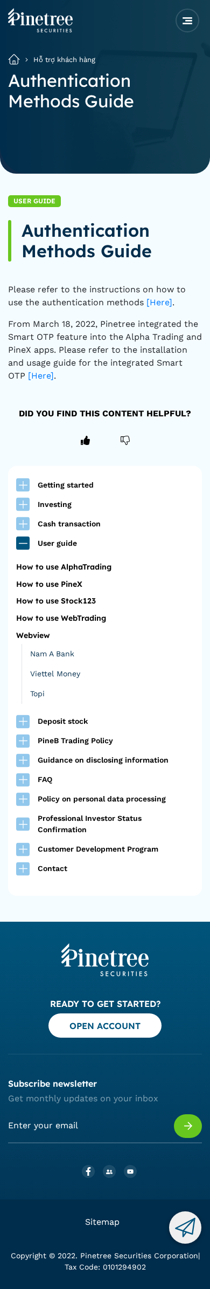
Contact (52, 868)
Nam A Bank (52, 653)
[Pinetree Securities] (40, 29)
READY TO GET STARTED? (105, 1003)
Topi (37, 693)
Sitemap (102, 1222)
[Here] (159, 302)
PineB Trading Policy (75, 740)
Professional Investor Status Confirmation (90, 824)
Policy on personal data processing (102, 798)
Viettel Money (55, 673)
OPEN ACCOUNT (105, 1025)
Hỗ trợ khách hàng (64, 60)
